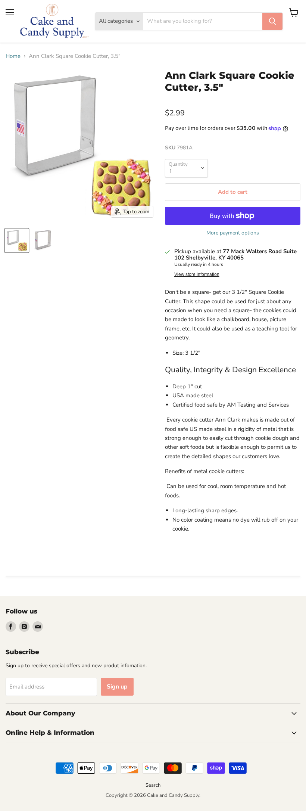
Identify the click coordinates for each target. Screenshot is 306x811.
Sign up (117, 687)
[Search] (272, 21)
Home (13, 56)
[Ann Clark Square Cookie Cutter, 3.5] (17, 240)
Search (153, 785)
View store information (196, 274)
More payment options (232, 233)
